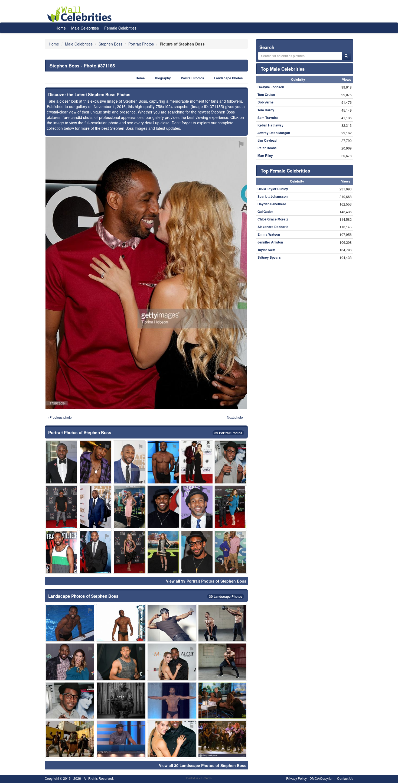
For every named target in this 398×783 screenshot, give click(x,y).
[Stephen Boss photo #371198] (129, 507)
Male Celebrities (85, 28)
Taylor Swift (266, 249)
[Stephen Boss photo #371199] (70, 739)
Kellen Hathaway (270, 125)
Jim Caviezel (267, 140)
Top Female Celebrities (285, 170)
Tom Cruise (266, 94)
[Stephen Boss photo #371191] (70, 661)
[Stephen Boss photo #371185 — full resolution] (146, 273)
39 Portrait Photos (228, 432)
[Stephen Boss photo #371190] (95, 552)
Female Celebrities (120, 28)
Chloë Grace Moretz (272, 219)
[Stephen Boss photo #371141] (95, 462)
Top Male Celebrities (283, 69)
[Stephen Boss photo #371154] (95, 507)
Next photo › (236, 417)
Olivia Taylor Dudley (272, 188)
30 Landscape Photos (225, 596)
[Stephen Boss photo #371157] (172, 623)
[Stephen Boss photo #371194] (222, 700)
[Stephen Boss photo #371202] (121, 739)
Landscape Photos (228, 78)
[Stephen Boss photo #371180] (70, 700)
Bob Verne (265, 102)
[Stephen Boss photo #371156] (197, 507)
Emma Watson (268, 234)
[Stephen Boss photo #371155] (230, 462)
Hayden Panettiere (271, 204)
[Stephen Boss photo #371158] (61, 507)
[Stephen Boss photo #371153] (121, 661)
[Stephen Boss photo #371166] (172, 661)
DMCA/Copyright (321, 778)
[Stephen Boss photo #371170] (61, 552)
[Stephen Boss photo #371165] (222, 661)
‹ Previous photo (60, 417)
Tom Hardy (265, 110)
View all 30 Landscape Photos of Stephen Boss (202, 765)
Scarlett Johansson (272, 196)
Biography (163, 78)
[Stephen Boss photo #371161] (230, 507)
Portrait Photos (192, 78)
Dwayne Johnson (270, 87)
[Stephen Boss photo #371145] (70, 623)
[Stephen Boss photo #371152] (163, 462)
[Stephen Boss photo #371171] (129, 462)
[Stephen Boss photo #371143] (172, 739)
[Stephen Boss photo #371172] (163, 552)
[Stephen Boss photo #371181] (172, 700)
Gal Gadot (265, 211)
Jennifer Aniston (270, 242)
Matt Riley (265, 155)
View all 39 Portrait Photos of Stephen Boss (206, 581)
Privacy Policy (296, 778)
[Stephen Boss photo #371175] (121, 623)
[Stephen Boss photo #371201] (222, 739)
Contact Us (345, 778)
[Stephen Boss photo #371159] (121, 700)
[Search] (346, 56)
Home (61, 28)
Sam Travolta (267, 117)
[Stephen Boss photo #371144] (61, 462)
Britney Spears (269, 257)
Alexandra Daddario (272, 226)
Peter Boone (267, 147)
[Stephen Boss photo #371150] (230, 552)
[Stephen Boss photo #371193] (129, 552)
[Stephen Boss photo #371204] (163, 507)
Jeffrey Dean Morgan (273, 132)
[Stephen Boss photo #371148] (197, 552)
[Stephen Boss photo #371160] (222, 623)
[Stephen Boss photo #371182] (197, 462)
